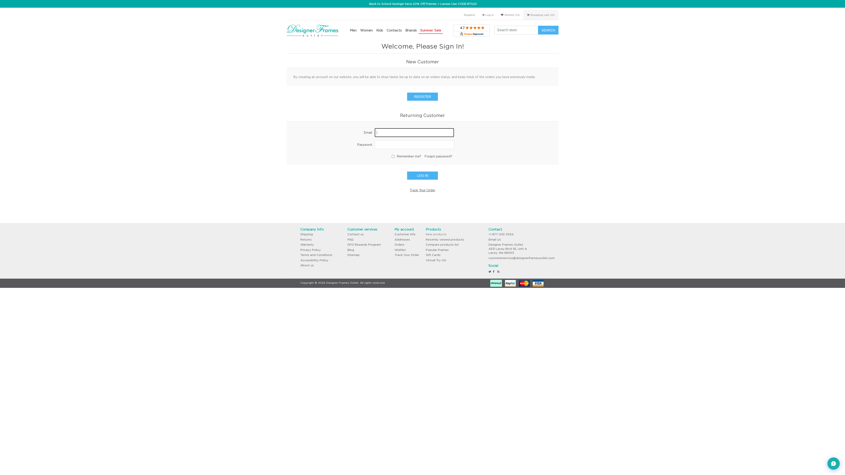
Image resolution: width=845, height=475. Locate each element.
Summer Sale (430, 30)
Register (469, 14)
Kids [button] (379, 30)
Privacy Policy (310, 250)
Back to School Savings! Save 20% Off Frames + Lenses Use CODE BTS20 (423, 3)
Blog (350, 250)
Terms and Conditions (316, 255)
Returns (306, 239)
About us (307, 265)
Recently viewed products (445, 239)
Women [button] (366, 30)
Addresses (402, 239)
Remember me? (409, 156)
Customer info (405, 234)
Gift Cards (433, 255)
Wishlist (400, 250)
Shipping (306, 234)
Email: (368, 132)
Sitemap (353, 255)
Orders (399, 244)
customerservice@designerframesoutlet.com (522, 258)
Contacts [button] (394, 30)
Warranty (307, 244)
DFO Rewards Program (364, 244)
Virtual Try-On (436, 260)
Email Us (495, 239)
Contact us (355, 234)
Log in (489, 14)
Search (548, 30)
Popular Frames (437, 250)
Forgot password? (438, 156)
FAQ (350, 239)
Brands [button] (411, 30)
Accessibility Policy (314, 260)
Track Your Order (422, 190)
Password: (365, 144)
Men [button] (353, 30)
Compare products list (442, 244)
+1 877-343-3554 (501, 234)
